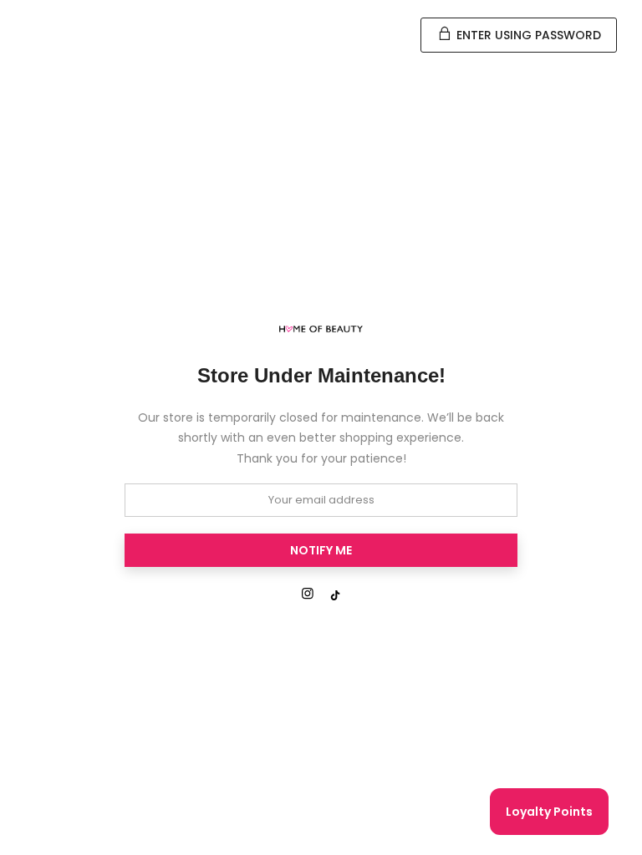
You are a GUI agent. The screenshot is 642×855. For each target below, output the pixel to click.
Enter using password (527, 35)
